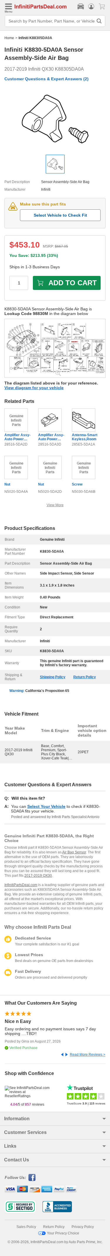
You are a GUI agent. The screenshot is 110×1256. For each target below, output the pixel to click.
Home (9, 38)
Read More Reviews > (87, 1055)
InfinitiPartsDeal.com (20, 885)
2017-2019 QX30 (38, 876)
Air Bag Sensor (74, 852)
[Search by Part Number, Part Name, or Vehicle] (99, 21)
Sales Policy (26, 1227)
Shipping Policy (52, 677)
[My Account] (91, 6)
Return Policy (84, 677)
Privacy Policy (83, 1227)
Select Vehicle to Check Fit (60, 215)
